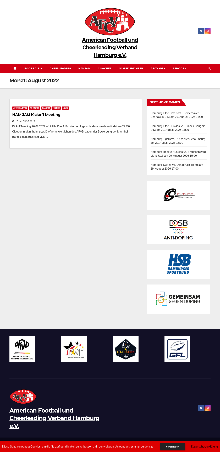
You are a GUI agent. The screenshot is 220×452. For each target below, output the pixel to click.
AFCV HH (157, 68)
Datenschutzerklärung (204, 446)
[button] (209, 68)
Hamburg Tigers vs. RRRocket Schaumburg (178, 139)
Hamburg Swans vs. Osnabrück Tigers (175, 164)
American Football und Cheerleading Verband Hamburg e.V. (110, 47)
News (65, 108)
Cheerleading (60, 68)
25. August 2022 (25, 121)
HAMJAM (84, 68)
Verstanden (172, 446)
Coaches (105, 68)
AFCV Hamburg (20, 108)
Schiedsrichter (131, 68)
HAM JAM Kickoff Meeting (36, 114)
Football (32, 68)
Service (179, 68)
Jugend (56, 108)
